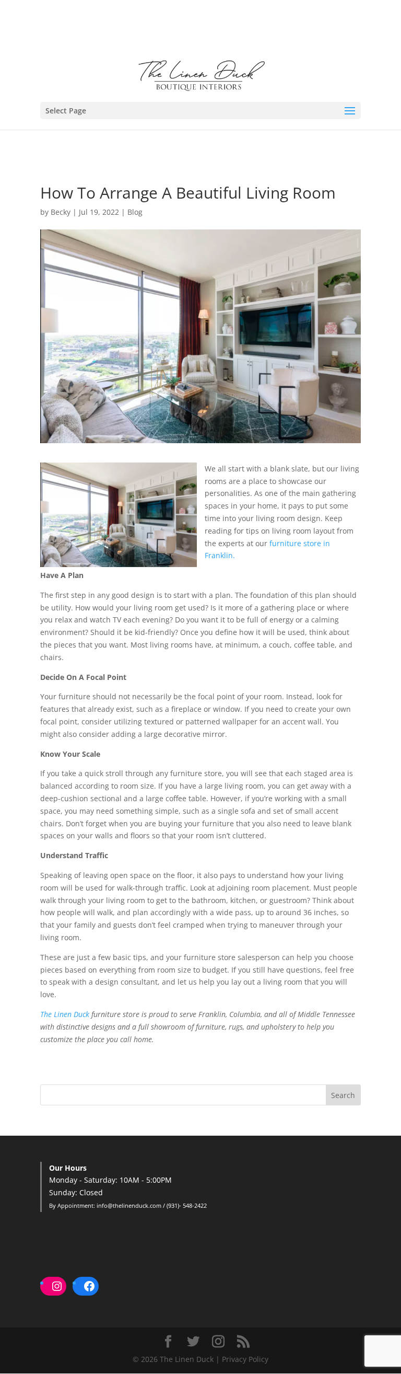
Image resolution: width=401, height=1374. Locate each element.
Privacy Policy (245, 1359)
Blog (135, 212)
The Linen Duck (64, 1014)
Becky (60, 212)
